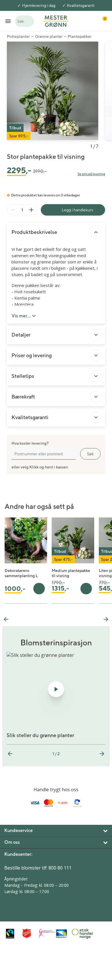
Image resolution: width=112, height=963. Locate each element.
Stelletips (22, 376)
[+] (31, 209)
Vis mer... (20, 316)
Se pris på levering (91, 174)
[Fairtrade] (12, 933)
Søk (90, 454)
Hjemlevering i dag (38, 5)
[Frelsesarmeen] (29, 933)
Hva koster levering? (30, 443)
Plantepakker (80, 36)
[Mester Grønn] (55, 20)
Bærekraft (23, 397)
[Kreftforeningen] (45, 933)
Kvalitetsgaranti (80, 5)
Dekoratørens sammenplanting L (21, 573)
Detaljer (20, 335)
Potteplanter (18, 36)
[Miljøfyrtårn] (62, 933)
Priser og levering (31, 355)
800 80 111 (60, 868)
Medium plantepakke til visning (71, 573)
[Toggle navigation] (8, 21)
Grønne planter (49, 36)
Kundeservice (18, 830)
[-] (12, 209)
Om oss (12, 842)
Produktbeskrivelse (34, 232)
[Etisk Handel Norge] (78, 933)
